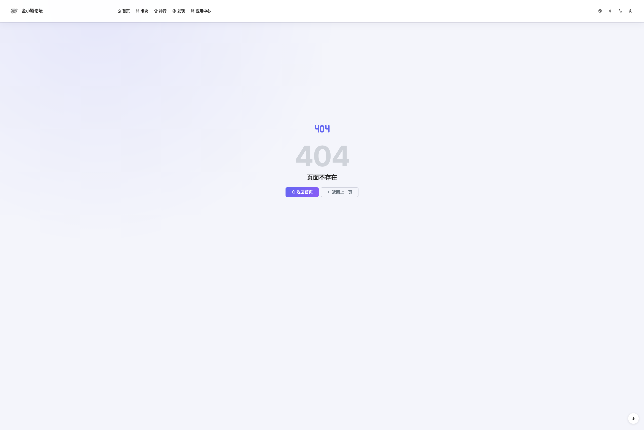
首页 (126, 11)
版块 (144, 11)
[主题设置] (610, 11)
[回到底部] (633, 418)
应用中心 (203, 11)
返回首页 (305, 191)
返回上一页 (342, 192)
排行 (163, 11)
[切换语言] (620, 11)
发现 (181, 11)
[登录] (630, 11)
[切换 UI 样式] (600, 11)
